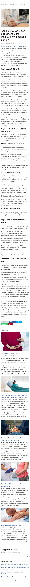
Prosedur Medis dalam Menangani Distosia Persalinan (13, 580)
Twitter (19, 321)
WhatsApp (5, 324)
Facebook (13, 321)
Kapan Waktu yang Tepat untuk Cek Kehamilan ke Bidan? (14, 564)
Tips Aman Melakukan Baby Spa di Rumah (14, 525)
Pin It (11, 324)
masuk (9, 552)
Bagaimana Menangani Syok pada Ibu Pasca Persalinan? (14, 576)
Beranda (3, 3)
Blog (8, 3)
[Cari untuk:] (15, 557)
